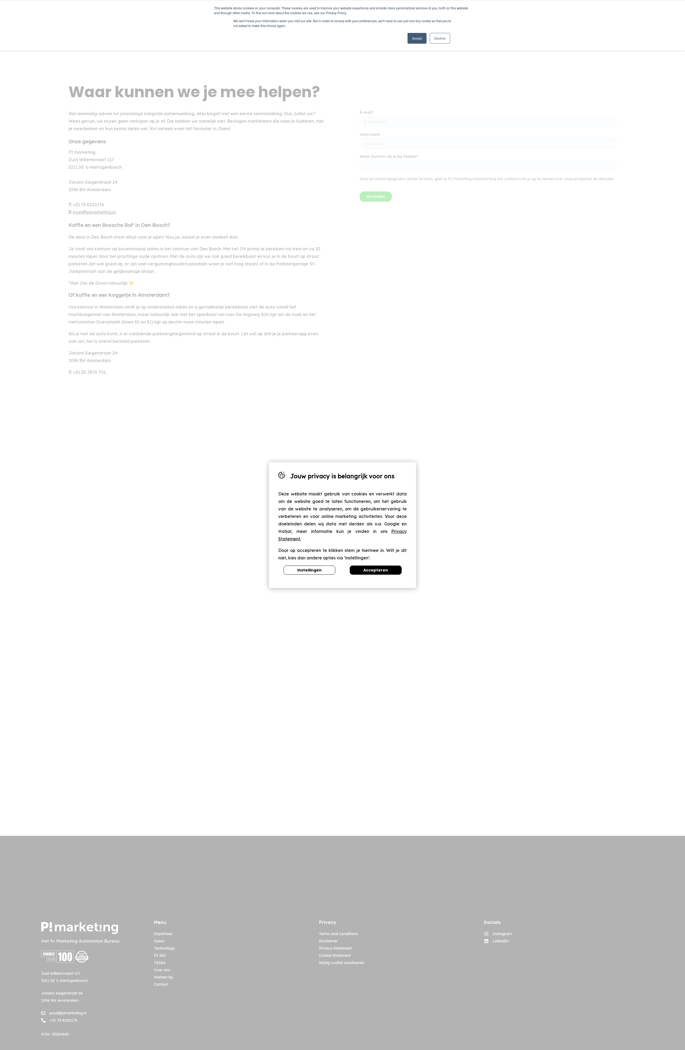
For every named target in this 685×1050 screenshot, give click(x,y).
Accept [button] (417, 38)
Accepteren (375, 570)
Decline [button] (440, 38)
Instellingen (309, 570)
